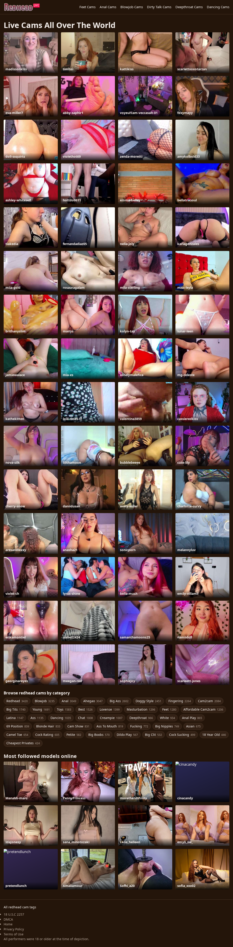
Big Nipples (167, 726)
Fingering (179, 701)
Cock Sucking (182, 734)
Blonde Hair (48, 726)
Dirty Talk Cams (159, 7)
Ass (36, 718)
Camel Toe (17, 734)
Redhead (17, 701)
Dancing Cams (218, 7)
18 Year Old (214, 734)
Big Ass (119, 701)
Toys (64, 709)
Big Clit (153, 734)
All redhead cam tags (20, 907)
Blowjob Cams (131, 7)
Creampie (111, 718)
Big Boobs (99, 734)
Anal (69, 701)
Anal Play (192, 718)
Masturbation (141, 709)
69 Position (17, 726)
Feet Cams (87, 7)
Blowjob (45, 701)
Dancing (61, 718)
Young (41, 709)
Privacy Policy (14, 929)
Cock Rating (47, 734)
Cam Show (78, 726)
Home (8, 924)
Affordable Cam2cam (203, 709)
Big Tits (15, 709)
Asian (193, 726)
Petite (73, 734)
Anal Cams (108, 7)
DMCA (8, 919)
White (167, 718)
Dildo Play (127, 734)
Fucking (139, 726)
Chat (85, 718)
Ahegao (93, 701)
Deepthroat (141, 718)
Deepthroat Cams (189, 7)
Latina (14, 718)
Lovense (110, 709)
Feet (169, 709)
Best (85, 709)
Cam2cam (209, 701)
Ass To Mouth (109, 726)
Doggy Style (148, 701)
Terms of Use (13, 934)
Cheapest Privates (23, 743)
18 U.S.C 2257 (14, 914)
